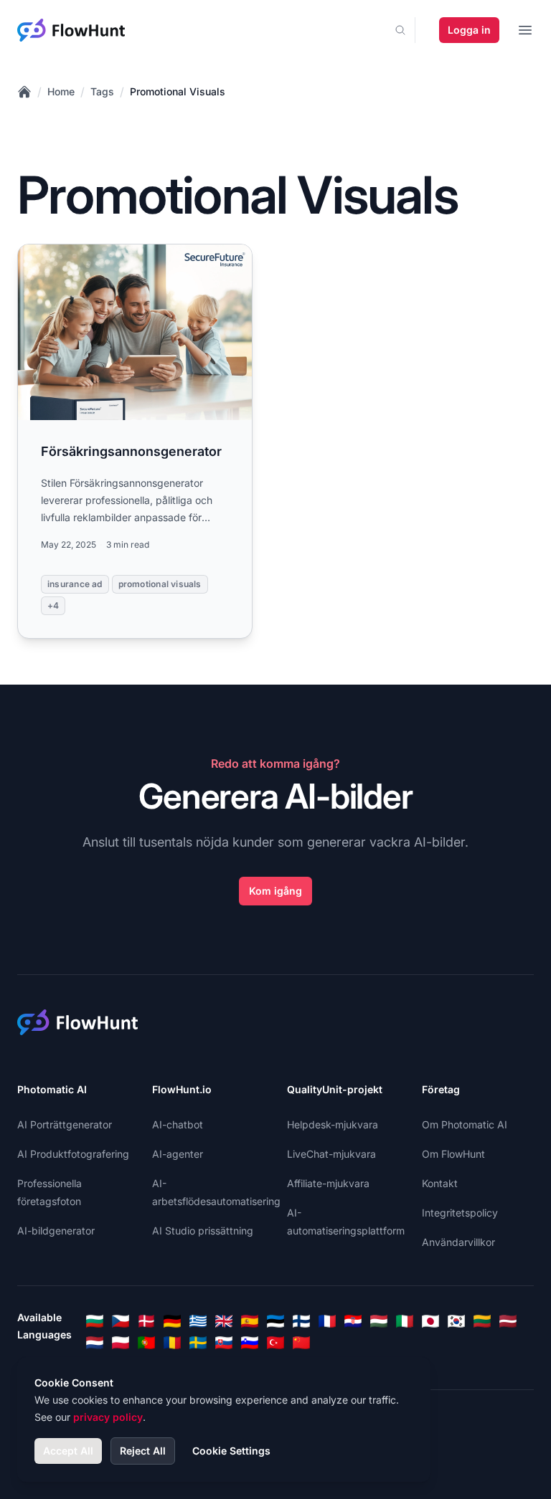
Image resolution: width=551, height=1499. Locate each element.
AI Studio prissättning (202, 1230)
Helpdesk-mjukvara (332, 1124)
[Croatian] (353, 1321)
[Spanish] (249, 1321)
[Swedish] (198, 1342)
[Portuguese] (146, 1342)
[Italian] (404, 1321)
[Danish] (146, 1321)
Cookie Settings (231, 1451)
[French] (327, 1321)
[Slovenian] (249, 1342)
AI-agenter (177, 1154)
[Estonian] (275, 1321)
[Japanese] (430, 1321)
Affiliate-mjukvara (328, 1183)
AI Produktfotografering (73, 1154)
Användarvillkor (458, 1242)
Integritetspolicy (460, 1213)
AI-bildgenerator (56, 1230)
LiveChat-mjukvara (331, 1154)
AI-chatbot (177, 1124)
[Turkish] (275, 1342)
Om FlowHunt (453, 1154)
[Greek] (198, 1321)
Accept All (68, 1451)
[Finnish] (301, 1321)
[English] (223, 1321)
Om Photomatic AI (464, 1124)
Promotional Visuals (177, 91)
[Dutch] (94, 1342)
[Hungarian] (378, 1321)
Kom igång (275, 891)
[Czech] (120, 1321)
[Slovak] (223, 1342)
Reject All (143, 1451)
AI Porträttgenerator (64, 1124)
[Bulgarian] (94, 1321)
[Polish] (120, 1342)
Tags (102, 91)
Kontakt (440, 1183)
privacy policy (108, 1417)
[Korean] (456, 1321)
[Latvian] (508, 1321)
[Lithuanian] (482, 1321)
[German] (172, 1321)
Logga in (469, 30)
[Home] (24, 92)
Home (61, 91)
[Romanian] (172, 1342)
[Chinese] (301, 1342)
